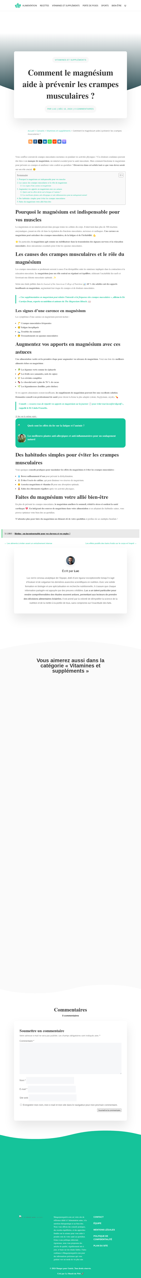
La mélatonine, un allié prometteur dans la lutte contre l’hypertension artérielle (59, 855)
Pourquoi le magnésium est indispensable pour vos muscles (42, 179)
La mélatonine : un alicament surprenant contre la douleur (48, 955)
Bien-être (116, 6)
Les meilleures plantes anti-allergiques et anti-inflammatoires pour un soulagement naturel (55, 195)
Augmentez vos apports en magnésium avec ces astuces (40, 189)
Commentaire (27, 1041)
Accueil (31, 130)
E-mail (23, 1089)
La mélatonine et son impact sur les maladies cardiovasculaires (50, 754)
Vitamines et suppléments (66, 6)
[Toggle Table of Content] (119, 175)
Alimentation (29, 6)
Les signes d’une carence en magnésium (37, 185)
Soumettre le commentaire (109, 1110)
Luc (54, 109)
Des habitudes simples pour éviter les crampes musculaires (42, 198)
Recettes (44, 6)
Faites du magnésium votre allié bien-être (35, 201)
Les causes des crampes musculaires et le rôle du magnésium (43, 182)
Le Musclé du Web (73, 1273)
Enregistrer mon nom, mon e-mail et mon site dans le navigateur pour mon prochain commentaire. (70, 1105)
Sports (105, 6)
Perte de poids (90, 6)
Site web (24, 1098)
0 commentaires (84, 109)
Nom (23, 1080)
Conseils (40, 130)
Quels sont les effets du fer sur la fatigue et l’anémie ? (42, 192)
